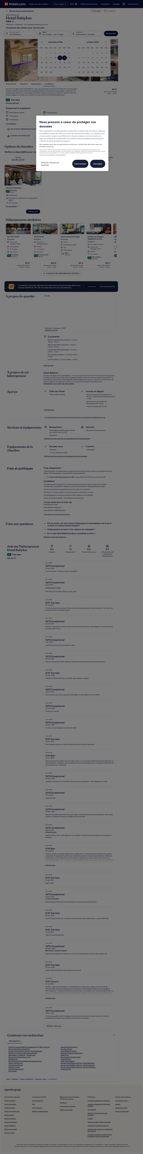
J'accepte (97, 164)
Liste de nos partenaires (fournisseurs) (52, 155)
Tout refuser (80, 164)
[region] (72, 143)
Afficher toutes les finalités (50, 163)
